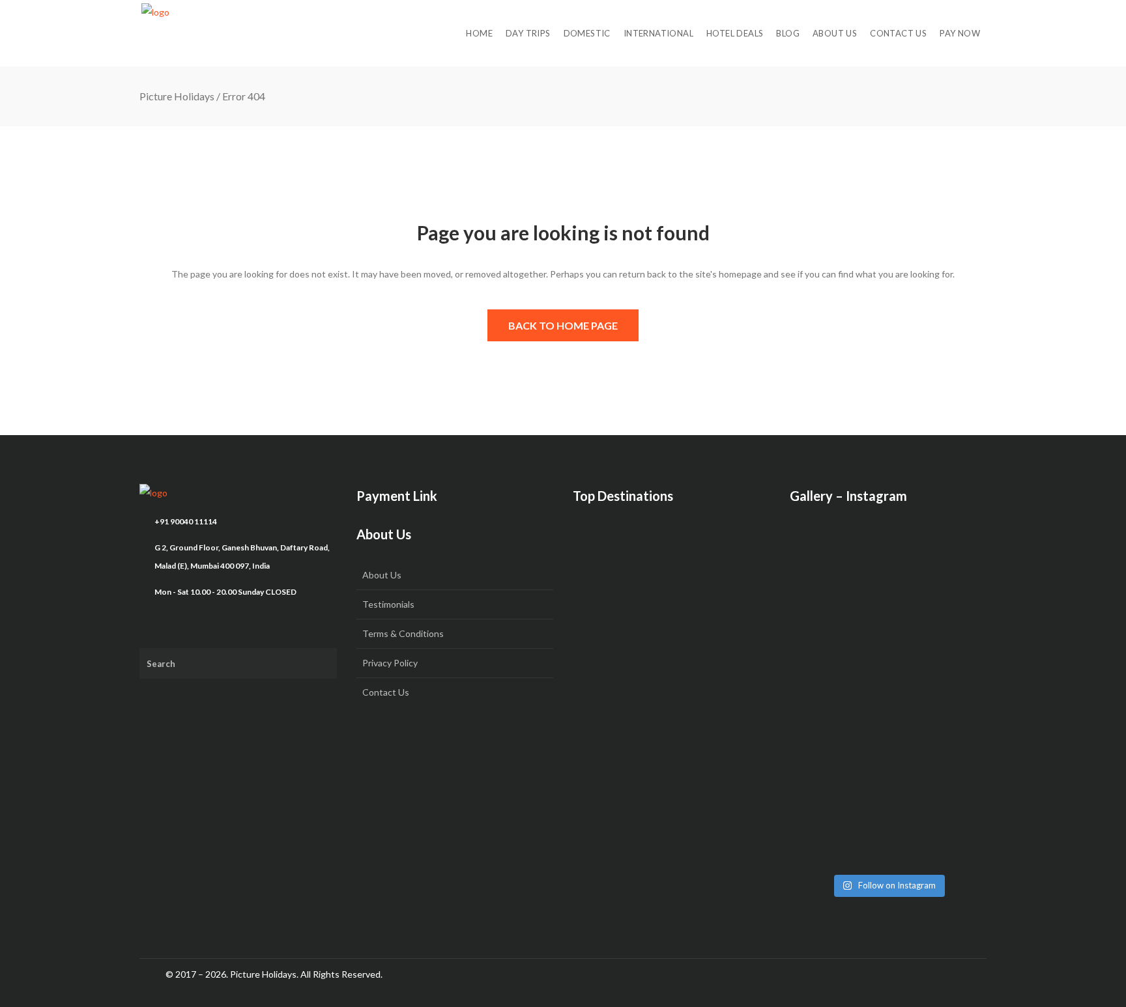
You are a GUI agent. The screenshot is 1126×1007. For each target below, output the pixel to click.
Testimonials (388, 604)
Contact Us (385, 692)
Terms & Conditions (403, 633)
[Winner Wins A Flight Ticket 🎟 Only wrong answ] (888, 575)
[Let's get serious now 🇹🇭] (821, 557)
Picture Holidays (176, 96)
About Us (381, 574)
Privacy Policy (390, 662)
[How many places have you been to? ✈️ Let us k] (888, 690)
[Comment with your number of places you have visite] (821, 681)
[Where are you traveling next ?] (956, 557)
